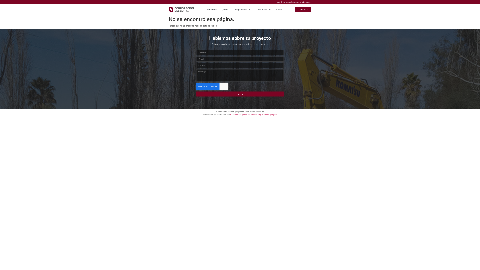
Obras (225, 9)
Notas (279, 9)
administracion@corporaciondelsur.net (294, 2)
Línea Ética (262, 9)
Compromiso (240, 9)
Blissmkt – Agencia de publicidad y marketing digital (253, 115)
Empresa (212, 9)
